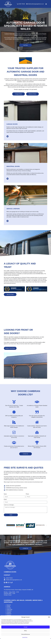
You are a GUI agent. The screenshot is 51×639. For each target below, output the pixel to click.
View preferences (25, 634)
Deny (25, 630)
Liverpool (9, 612)
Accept (25, 627)
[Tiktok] (12, 582)
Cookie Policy (24, 637)
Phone (27, 494)
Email (5, 499)
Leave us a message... (9, 504)
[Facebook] (6, 582)
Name (5, 494)
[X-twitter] (10, 582)
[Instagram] (8, 582)
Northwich (9, 613)
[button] (49, 617)
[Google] (4, 582)
